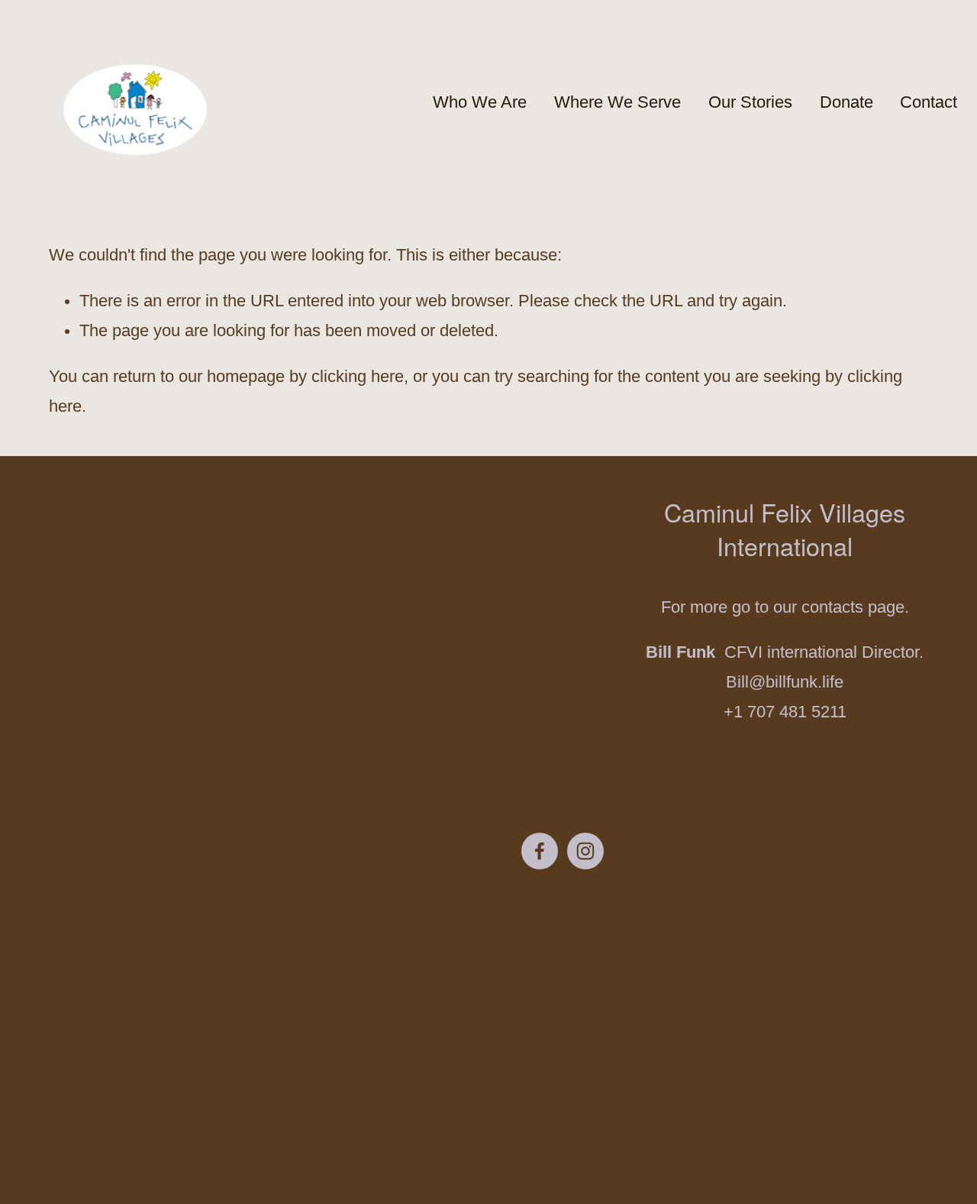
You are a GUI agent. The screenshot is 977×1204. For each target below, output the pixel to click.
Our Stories (750, 102)
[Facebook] (539, 851)
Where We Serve (617, 102)
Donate (846, 102)
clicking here (357, 376)
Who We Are (480, 102)
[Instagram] (585, 851)
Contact (928, 102)
